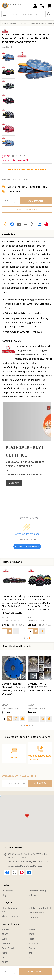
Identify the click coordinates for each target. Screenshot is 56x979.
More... (32, 957)
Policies (32, 895)
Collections (7, 890)
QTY (6, 200)
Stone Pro (34, 943)
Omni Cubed (8, 948)
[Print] (26, 224)
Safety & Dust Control (40, 908)
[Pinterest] (46, 224)
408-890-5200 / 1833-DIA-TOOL (31, 861)
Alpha (4, 952)
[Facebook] (12, 224)
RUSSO (5, 962)
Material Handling (11, 916)
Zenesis (33, 948)
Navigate (7, 885)
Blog (4, 895)
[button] (14, 483)
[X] (32, 224)
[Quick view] (16, 631)
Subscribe (40, 783)
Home (4, 23)
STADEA (5, 705)
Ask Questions (9, 47)
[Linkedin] (39, 224)
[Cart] (49, 6)
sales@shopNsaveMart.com (29, 865)
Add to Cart (35, 200)
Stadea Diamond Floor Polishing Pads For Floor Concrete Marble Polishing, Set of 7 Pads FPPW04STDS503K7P (39, 603)
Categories (8, 902)
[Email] (19, 224)
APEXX (32, 934)
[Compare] (22, 718)
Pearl (31, 938)
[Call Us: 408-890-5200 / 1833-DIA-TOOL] (42, 6)
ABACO (5, 934)
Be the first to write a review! (27, 546)
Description (8, 233)
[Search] (48, 14)
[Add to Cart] (9, 631)
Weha (5, 938)
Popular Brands (10, 924)
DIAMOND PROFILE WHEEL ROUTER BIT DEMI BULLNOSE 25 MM (39, 687)
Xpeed (32, 929)
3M (30, 952)
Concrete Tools (36, 912)
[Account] (35, 6)
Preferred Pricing (37, 890)
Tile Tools (33, 917)
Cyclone (6, 943)
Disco (4, 957)
